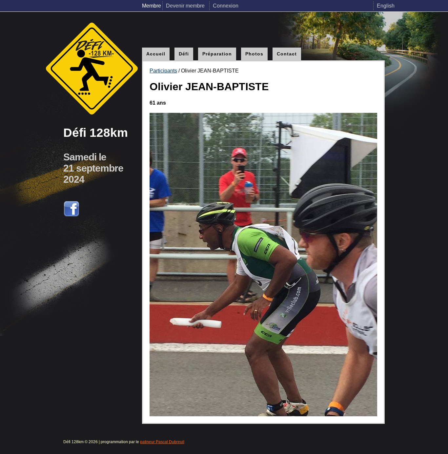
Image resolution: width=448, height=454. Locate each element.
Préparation (217, 53)
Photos (254, 53)
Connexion (225, 6)
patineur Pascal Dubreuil (162, 442)
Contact (287, 53)
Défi (184, 53)
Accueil (155, 53)
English (386, 6)
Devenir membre (186, 6)
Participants (163, 70)
